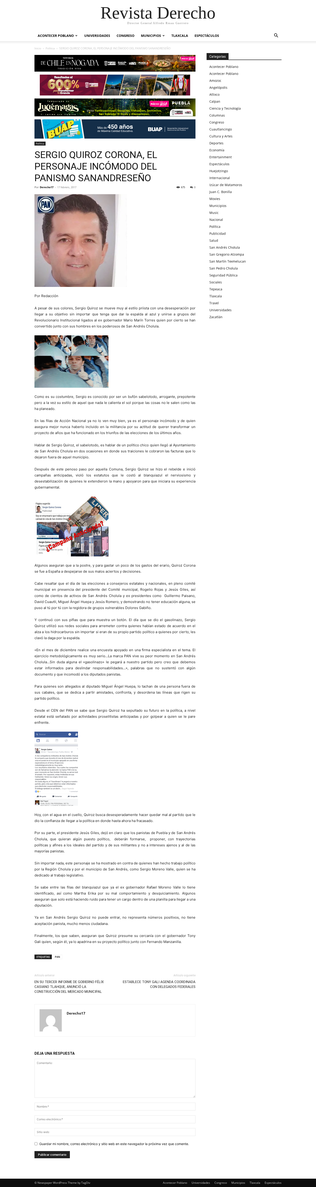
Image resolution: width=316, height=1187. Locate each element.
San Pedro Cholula (223, 268)
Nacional (216, 219)
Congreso (125, 35)
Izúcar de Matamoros (225, 185)
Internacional (219, 178)
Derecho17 (46, 187)
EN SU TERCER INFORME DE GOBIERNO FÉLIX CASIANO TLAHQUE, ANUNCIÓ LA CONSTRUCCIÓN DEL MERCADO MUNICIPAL (69, 987)
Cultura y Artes (220, 136)
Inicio (37, 48)
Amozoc (215, 80)
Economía (216, 150)
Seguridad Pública (223, 275)
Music (214, 212)
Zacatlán (216, 317)
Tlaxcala (179, 35)
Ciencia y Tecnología (225, 108)
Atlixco (214, 94)
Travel (214, 303)
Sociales (215, 282)
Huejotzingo (218, 171)
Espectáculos (207, 35)
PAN (57, 956)
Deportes (216, 143)
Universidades (97, 35)
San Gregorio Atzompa (226, 254)
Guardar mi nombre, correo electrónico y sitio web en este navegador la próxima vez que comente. (114, 1144)
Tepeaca (215, 289)
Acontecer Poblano (56, 35)
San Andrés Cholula (224, 247)
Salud (213, 240)
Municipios (151, 35)
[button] (276, 36)
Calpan (214, 101)
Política (50, 48)
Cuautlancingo (220, 129)
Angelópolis (218, 87)
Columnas (217, 115)
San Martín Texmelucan (227, 261)
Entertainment (220, 157)
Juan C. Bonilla (220, 192)
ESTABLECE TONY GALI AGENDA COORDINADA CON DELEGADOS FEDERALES (159, 984)
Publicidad (217, 233)
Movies (214, 199)
